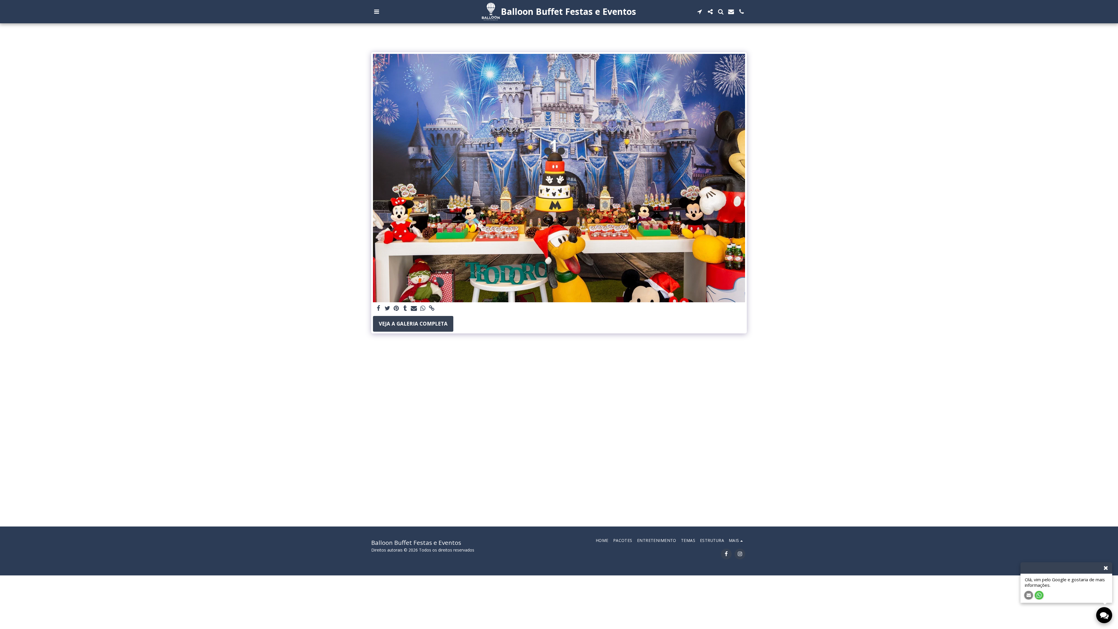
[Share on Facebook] (379, 308)
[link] (432, 308)
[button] (376, 12)
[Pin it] (396, 308)
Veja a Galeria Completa (413, 323)
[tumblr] (405, 308)
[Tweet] (387, 308)
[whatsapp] (423, 308)
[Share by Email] (414, 308)
